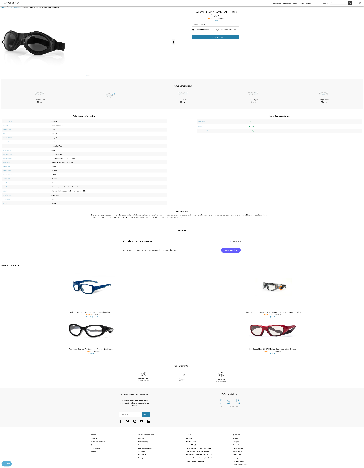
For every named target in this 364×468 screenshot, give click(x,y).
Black (53, 129)
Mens (53, 125)
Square (79, 187)
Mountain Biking (81, 191)
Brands (235, 438)
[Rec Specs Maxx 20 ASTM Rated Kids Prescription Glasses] (273, 324)
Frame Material (238, 448)
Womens (59, 125)
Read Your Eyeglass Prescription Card (199, 458)
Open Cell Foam (57, 146)
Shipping (141, 451)
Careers (93, 445)
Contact (141, 438)
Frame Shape (237, 451)
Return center (143, 445)
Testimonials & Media (98, 442)
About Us (94, 438)
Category (236, 442)
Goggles (17, 7)
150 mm (54, 170)
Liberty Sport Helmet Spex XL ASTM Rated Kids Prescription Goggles (273, 312)
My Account (142, 454)
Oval (65, 187)
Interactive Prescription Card (196, 461)
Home (4, 7)
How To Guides (191, 442)
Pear (69, 187)
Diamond (54, 187)
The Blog (189, 438)
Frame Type (237, 454)
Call (228, 403)
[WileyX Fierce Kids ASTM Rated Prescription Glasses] (91, 273)
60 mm (54, 179)
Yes (52, 199)
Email (237, 403)
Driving (72, 191)
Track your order (144, 458)
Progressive (61, 162)
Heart (61, 187)
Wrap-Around (56, 138)
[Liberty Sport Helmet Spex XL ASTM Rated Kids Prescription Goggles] (273, 279)
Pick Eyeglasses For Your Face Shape (198, 448)
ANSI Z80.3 (55, 195)
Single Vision (70, 162)
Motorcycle (55, 191)
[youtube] (141, 421)
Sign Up (146, 414)
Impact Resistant (57, 158)
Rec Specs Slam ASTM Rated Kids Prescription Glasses (91, 349)
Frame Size (237, 445)
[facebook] (120, 421)
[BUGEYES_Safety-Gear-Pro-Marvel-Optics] (34, 41)
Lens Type (236, 458)
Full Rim (54, 134)
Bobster (54, 203)
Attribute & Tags (238, 461)
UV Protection (69, 158)
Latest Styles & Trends (240, 464)
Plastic (53, 142)
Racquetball (64, 191)
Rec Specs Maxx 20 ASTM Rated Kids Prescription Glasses (272, 349)
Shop (10, 7)
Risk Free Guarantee (145, 448)
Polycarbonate (56, 154)
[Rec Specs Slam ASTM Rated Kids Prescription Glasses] (91, 324)
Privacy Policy (95, 448)
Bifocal (53, 162)
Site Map (94, 451)
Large (53, 166)
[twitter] (127, 421)
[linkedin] (148, 421)
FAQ (220, 403)
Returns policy (143, 442)
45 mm (54, 183)
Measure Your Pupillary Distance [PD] (199, 454)
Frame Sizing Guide (192, 445)
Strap (53, 150)
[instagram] (134, 421)
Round (74, 187)
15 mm (53, 175)
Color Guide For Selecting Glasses (197, 451)
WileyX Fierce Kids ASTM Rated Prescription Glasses (91, 312)
